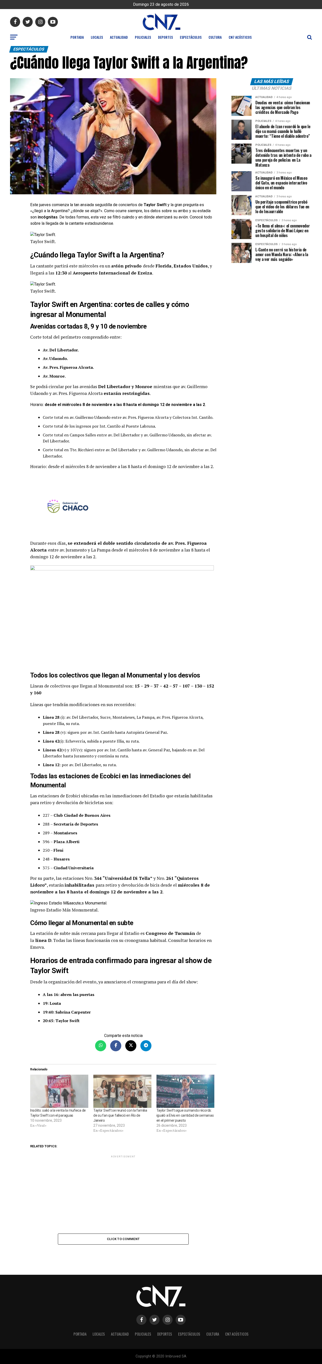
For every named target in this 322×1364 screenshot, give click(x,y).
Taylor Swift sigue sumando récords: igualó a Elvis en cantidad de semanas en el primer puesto (185, 1115)
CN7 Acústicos (240, 37)
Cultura (215, 37)
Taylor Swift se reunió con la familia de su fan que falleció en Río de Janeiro (120, 1115)
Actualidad (119, 37)
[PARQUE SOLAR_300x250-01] (123, 507)
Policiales (143, 37)
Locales (97, 37)
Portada (77, 37)
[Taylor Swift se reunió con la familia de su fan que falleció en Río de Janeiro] (122, 1091)
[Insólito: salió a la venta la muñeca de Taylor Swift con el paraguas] (59, 1091)
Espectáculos (191, 37)
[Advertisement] (123, 1194)
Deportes (165, 37)
